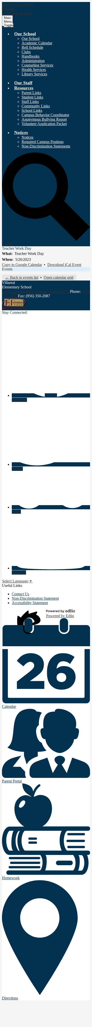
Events (7, 269)
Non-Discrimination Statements (46, 146)
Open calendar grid (58, 277)
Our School (30, 38)
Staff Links (30, 101)
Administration (33, 61)
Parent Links (31, 93)
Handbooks (30, 56)
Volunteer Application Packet (44, 124)
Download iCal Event (64, 265)
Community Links (36, 106)
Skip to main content (18, 4)
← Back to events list (21, 277)
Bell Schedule (32, 47)
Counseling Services (37, 65)
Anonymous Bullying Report (44, 119)
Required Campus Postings (43, 142)
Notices (27, 137)
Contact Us (20, 594)
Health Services (34, 69)
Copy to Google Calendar (22, 265)
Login (29, 614)
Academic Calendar (37, 43)
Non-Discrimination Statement (35, 598)
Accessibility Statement (30, 603)
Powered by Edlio (60, 616)
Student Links (32, 97)
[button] (25, 33)
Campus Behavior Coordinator (45, 115)
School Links (32, 110)
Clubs (26, 52)
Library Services (34, 74)
